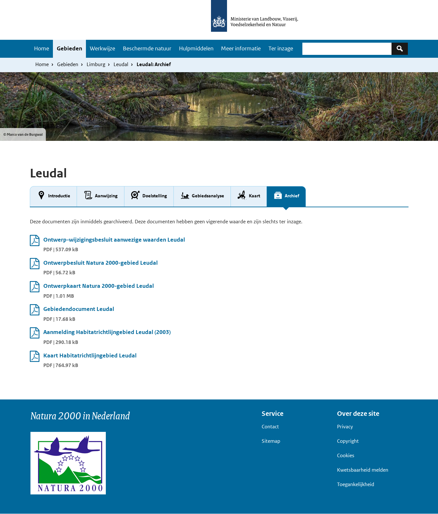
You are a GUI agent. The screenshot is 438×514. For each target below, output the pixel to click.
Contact (270, 426)
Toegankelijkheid (355, 484)
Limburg (96, 64)
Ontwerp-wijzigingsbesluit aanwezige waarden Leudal (114, 239)
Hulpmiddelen (196, 48)
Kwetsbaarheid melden (362, 470)
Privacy (345, 426)
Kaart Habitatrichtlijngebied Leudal (90, 355)
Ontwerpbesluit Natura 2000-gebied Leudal (100, 262)
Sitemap (271, 441)
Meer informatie (241, 48)
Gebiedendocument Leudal (78, 309)
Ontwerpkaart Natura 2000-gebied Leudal (98, 285)
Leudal (121, 64)
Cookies (345, 455)
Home (41, 48)
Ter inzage (280, 48)
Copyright (348, 441)
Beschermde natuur (147, 48)
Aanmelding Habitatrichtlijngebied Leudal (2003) (107, 332)
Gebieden (69, 48)
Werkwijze (102, 48)
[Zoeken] (400, 49)
